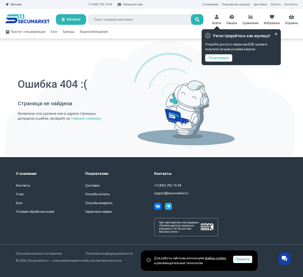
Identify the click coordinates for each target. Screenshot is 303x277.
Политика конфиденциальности (109, 253)
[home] (30, 19)
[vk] (159, 207)
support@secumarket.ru (171, 193)
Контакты (291, 4)
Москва (16, 4)
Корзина (291, 23)
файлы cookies (215, 258)
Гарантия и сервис (98, 211)
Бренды (69, 31)
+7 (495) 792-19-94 (100, 4)
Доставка (260, 4)
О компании (210, 4)
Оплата (276, 4)
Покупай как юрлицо (236, 4)
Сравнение (250, 23)
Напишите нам (132, 4)
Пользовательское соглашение (39, 253)
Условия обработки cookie (35, 211)
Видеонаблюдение (94, 31)
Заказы (231, 23)
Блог (54, 31)
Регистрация (219, 58)
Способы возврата (98, 203)
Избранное (272, 23)
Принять (243, 259)
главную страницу (86, 118)
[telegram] (168, 207)
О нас (20, 194)
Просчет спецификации (28, 31)
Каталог (74, 19)
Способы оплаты (97, 194)
